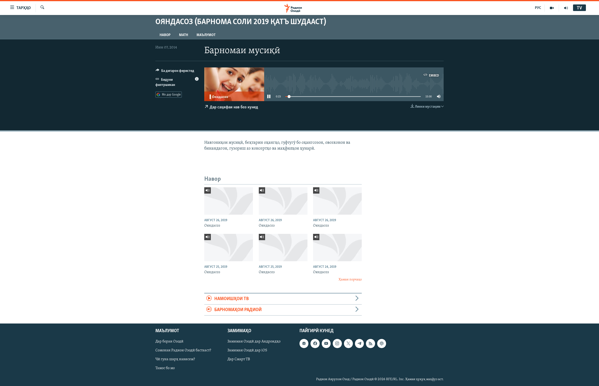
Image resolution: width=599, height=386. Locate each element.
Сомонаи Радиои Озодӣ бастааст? (183, 351)
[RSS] (370, 343)
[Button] (175, 71)
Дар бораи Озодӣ (169, 342)
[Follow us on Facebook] (314, 343)
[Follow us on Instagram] (337, 343)
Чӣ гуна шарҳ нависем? (175, 359)
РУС (538, 8)
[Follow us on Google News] (304, 343)
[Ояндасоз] (228, 201)
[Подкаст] (381, 343)
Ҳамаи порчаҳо (350, 279)
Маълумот (206, 35)
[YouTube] (552, 7)
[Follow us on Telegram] (359, 343)
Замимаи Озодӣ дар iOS (247, 351)
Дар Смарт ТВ (238, 359)
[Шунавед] (566, 7)
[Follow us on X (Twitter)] (348, 343)
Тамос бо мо (165, 368)
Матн (183, 35)
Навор (165, 35)
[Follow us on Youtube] (326, 343)
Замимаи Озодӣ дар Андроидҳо (254, 342)
